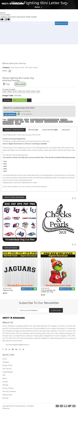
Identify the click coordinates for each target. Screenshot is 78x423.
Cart (3, 375)
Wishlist (25, 286)
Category (5, 362)
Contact (5, 382)
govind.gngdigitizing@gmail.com (17, 345)
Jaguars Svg (8, 290)
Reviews (33, 130)
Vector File (58, 14)
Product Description (14, 130)
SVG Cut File (48, 14)
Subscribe (56, 310)
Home (4, 359)
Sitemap (5, 398)
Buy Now (7, 100)
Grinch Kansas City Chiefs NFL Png (48, 291)
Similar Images (10, 248)
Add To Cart (27, 289)
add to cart (20, 100)
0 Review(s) (15, 80)
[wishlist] (29, 100)
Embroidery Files (61, 23)
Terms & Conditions (9, 391)
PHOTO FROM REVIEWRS (14, 197)
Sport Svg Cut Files (17, 67)
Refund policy (7, 395)
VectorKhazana (20, 406)
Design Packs (38, 14)
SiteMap (5, 385)
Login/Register (7, 372)
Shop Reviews (49, 130)
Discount (66, 130)
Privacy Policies (7, 388)
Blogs (51, 23)
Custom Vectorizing (41, 23)
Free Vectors (68, 14)
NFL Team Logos (31, 67)
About (4, 378)
